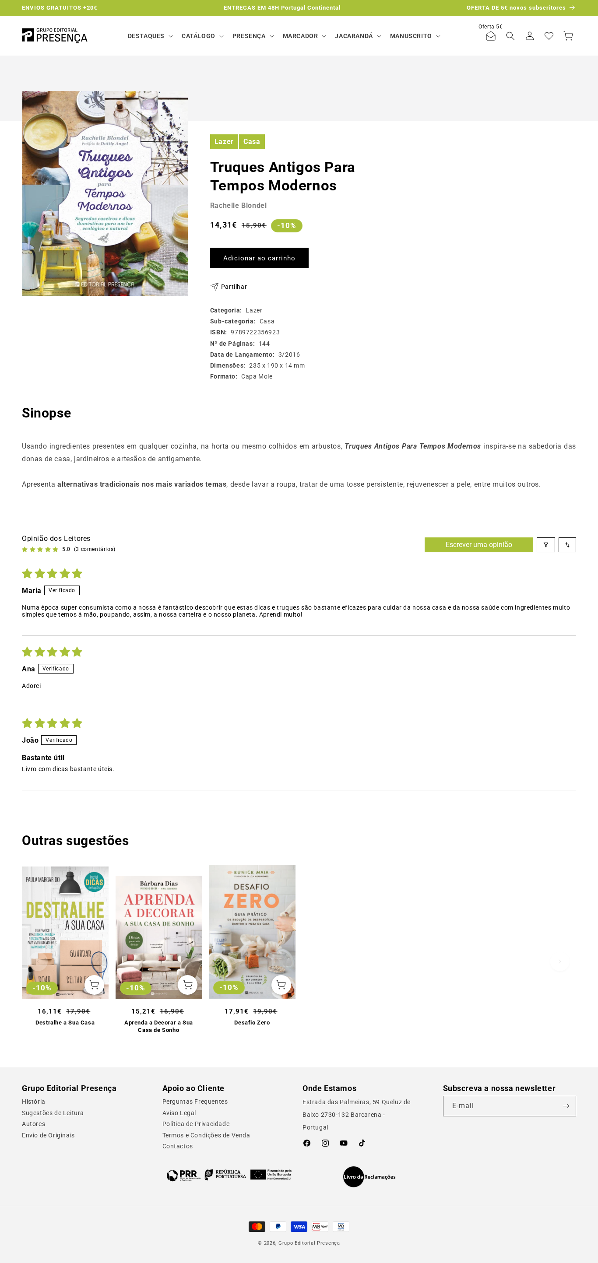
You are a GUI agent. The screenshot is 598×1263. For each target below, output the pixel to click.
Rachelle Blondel (238, 205)
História (34, 1101)
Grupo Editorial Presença (309, 1243)
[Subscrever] (566, 1106)
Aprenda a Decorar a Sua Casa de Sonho (158, 1026)
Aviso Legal (179, 1112)
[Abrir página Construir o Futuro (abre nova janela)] (229, 1175)
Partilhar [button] (234, 286)
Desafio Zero (252, 1022)
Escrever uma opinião (479, 544)
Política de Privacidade (196, 1123)
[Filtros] (546, 544)
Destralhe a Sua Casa (65, 1022)
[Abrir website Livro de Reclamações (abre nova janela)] (369, 1176)
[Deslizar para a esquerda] (38, 961)
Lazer (224, 141)
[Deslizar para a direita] (560, 961)
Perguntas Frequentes (195, 1101)
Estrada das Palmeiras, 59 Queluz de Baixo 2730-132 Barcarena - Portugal (357, 1114)
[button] (149, 36)
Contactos (177, 1146)
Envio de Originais (48, 1135)
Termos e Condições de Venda (206, 1135)
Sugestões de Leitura (53, 1112)
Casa (251, 141)
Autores (33, 1123)
